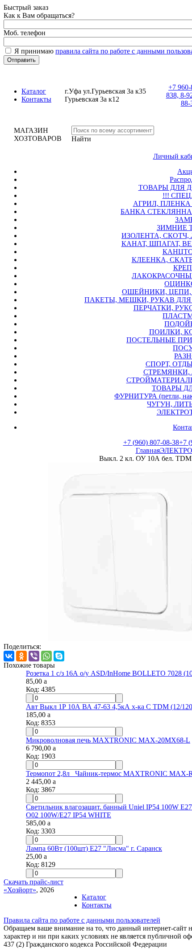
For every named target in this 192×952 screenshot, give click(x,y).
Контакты (36, 99)
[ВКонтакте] (9, 656)
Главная (148, 450)
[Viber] (34, 656)
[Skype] (59, 656)
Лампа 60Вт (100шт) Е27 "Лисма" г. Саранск (94, 848)
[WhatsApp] (46, 656)
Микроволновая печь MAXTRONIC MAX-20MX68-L (108, 740)
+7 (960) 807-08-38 (151, 442)
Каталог (33, 91)
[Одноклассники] (21, 656)
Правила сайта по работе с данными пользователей (82, 920)
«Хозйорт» (20, 890)
